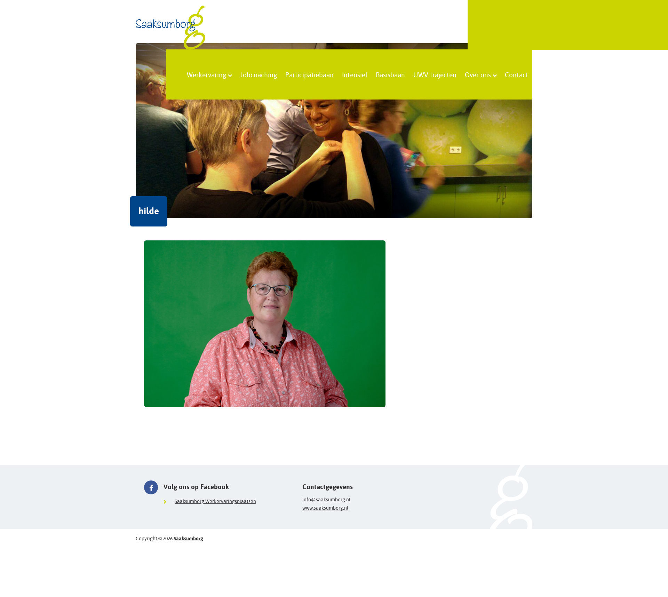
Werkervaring (206, 74)
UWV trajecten (434, 74)
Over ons (478, 74)
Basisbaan (390, 74)
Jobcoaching (258, 74)
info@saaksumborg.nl (326, 499)
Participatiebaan (309, 74)
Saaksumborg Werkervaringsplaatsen (215, 501)
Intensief (354, 74)
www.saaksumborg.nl (325, 508)
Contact (516, 74)
